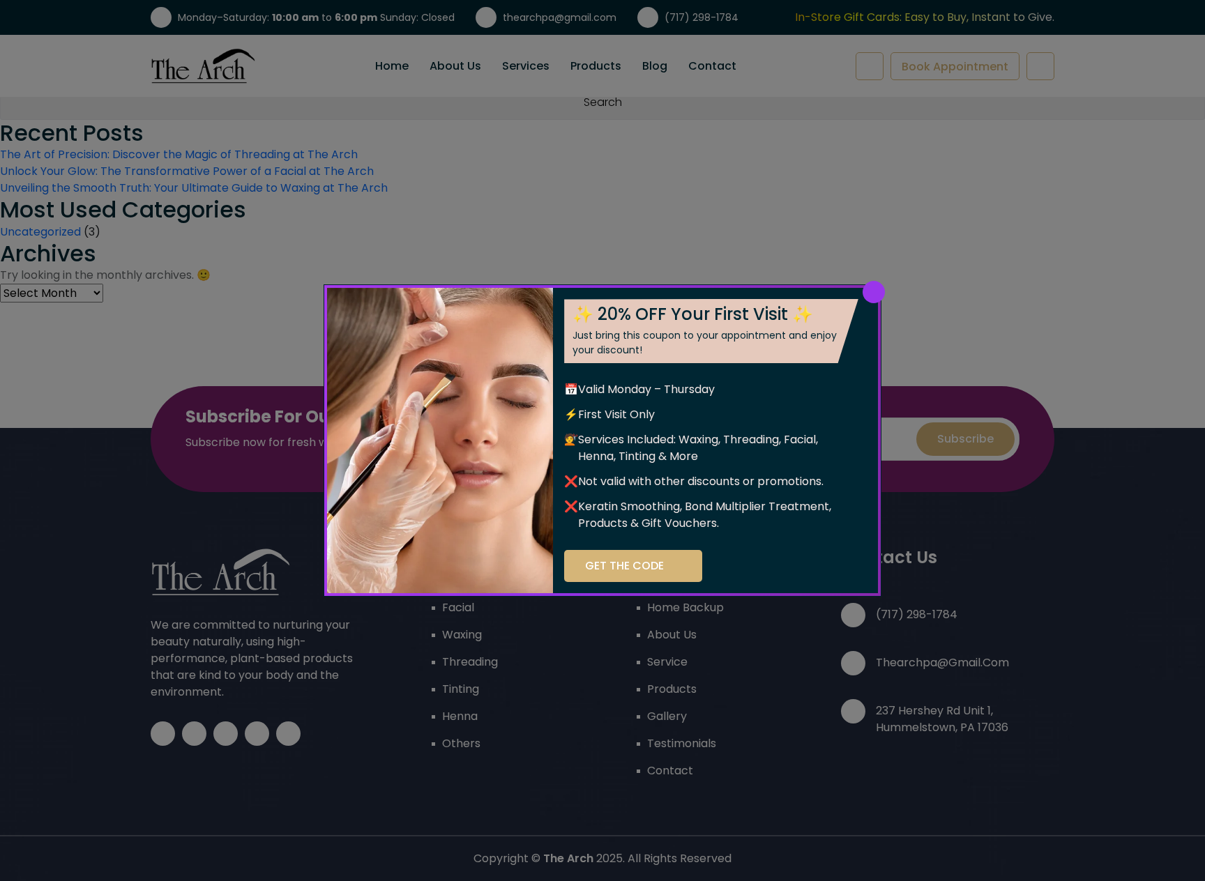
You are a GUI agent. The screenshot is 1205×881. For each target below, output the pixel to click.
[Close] (874, 292)
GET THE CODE (624, 566)
